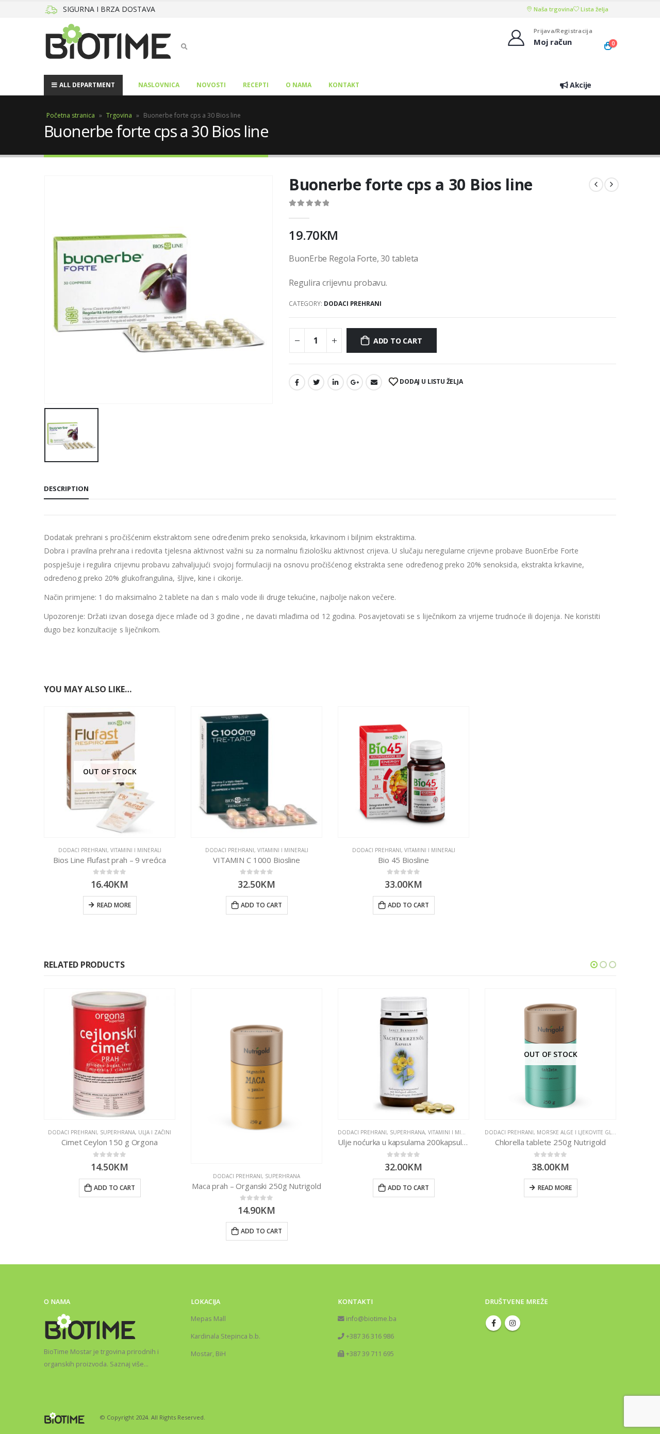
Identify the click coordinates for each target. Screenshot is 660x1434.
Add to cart (397, 341)
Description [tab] (66, 488)
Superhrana (117, 1132)
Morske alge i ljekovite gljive (579, 1132)
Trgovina (119, 115)
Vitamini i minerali (135, 850)
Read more (114, 905)
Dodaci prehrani (353, 303)
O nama (298, 84)
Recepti (256, 84)
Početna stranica (70, 115)
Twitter (316, 382)
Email (374, 382)
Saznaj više (127, 1364)
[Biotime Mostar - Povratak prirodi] (108, 46)
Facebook (297, 382)
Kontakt (343, 84)
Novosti (211, 84)
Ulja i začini (154, 1132)
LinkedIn (335, 382)
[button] (594, 964)
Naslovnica (158, 84)
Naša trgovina (552, 9)
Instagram (512, 1323)
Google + (354, 382)
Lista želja (593, 9)
